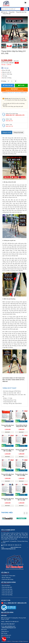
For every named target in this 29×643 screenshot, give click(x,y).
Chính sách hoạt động (7, 594)
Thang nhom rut (5, 631)
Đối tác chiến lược (6, 577)
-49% (16, 62)
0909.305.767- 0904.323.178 (14, 92)
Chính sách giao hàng (7, 589)
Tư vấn (22, 85)
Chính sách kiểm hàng (7, 593)
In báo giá (5, 68)
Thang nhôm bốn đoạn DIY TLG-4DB (21, 499)
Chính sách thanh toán (7, 591)
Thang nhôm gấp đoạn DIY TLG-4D (7, 426)
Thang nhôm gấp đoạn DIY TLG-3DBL (21, 475)
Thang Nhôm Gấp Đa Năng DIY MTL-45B (21, 426)
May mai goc (4, 633)
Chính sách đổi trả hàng (7, 579)
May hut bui (4, 629)
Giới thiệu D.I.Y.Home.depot (8, 575)
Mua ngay (14, 89)
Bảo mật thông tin (6, 585)
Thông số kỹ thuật (18, 132)
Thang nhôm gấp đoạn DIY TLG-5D (7, 499)
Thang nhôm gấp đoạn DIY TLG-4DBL (7, 450)
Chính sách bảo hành (7, 587)
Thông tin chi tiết (6, 132)
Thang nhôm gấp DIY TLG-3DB (21, 450)
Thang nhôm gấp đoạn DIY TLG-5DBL (7, 475)
